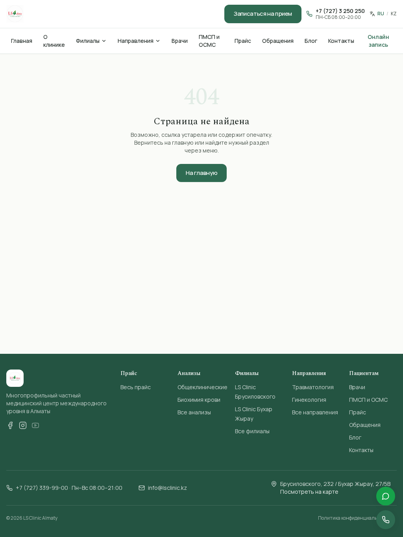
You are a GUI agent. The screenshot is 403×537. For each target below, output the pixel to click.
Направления (135, 40)
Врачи (180, 40)
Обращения (278, 40)
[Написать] (385, 496)
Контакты (341, 40)
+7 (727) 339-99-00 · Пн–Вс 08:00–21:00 (69, 487)
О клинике (54, 40)
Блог (311, 40)
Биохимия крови (198, 399)
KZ (394, 14)
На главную (201, 173)
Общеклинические (202, 387)
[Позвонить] (385, 519)
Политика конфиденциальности (354, 518)
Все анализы (194, 412)
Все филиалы (252, 431)
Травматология (313, 387)
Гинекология (309, 399)
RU (380, 14)
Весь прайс (135, 387)
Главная (21, 40)
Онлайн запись (378, 40)
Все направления (315, 412)
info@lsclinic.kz (167, 487)
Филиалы (88, 40)
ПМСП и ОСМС (209, 40)
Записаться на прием (263, 13)
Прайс (243, 40)
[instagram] (23, 425)
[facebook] (10, 425)
